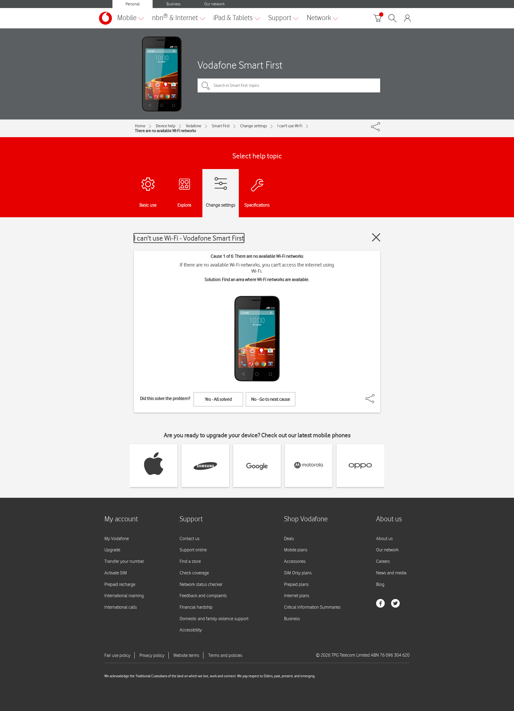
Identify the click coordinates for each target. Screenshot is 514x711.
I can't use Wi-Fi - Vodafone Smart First (189, 238)
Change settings (253, 126)
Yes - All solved (218, 399)
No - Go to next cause (270, 399)
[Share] (376, 396)
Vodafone (193, 126)
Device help (165, 126)
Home (140, 126)
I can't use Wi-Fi (289, 126)
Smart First (221, 126)
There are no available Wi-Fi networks (165, 130)
